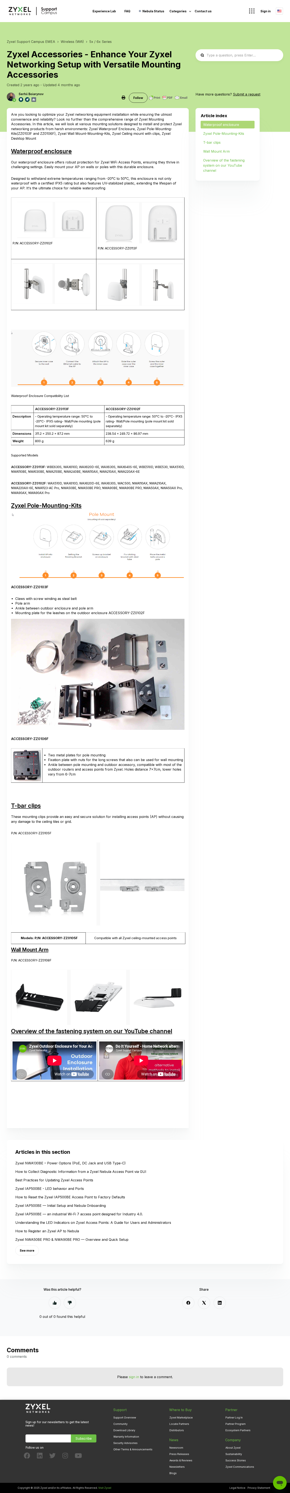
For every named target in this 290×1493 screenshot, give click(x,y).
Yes (55, 1303)
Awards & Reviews (180, 1460)
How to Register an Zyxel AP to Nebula (47, 1231)
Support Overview (124, 1417)
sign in (134, 1377)
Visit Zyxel (104, 1487)
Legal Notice (237, 1487)
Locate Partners (179, 1423)
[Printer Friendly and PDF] (168, 97)
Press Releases (179, 1454)
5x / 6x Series (100, 41)
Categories (178, 11)
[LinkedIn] (220, 1303)
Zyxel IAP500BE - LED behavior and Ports (49, 1188)
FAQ (127, 11)
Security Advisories (125, 1443)
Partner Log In (234, 1417)
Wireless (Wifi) (72, 41)
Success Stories (235, 1460)
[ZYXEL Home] (37, 1408)
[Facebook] (188, 1303)
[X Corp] (204, 1303)
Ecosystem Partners (238, 1430)
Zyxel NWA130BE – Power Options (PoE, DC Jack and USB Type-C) (70, 1163)
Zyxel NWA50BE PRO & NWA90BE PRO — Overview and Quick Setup (71, 1239)
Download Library (124, 1430)
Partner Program (235, 1423)
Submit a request (246, 94)
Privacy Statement (259, 1487)
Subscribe (83, 1438)
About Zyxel (233, 1447)
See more (27, 1250)
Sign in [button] (265, 11)
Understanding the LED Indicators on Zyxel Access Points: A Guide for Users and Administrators (93, 1222)
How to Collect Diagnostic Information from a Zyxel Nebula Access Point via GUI (80, 1171)
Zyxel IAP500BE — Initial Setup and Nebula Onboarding (60, 1205)
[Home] (32, 11)
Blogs (173, 1473)
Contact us (203, 11)
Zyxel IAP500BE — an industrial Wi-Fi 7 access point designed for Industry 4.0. (79, 1214)
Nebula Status (153, 11)
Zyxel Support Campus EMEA (31, 41)
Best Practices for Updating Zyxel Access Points (54, 1180)
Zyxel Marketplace (181, 1417)
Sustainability (233, 1454)
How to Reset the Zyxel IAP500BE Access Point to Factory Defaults (70, 1197)
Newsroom (176, 1447)
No (70, 1303)
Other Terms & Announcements (132, 1449)
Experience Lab (104, 11)
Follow (138, 98)
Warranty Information (126, 1436)
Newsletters (177, 1466)
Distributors (176, 1430)
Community (120, 1423)
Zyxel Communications (239, 1466)
